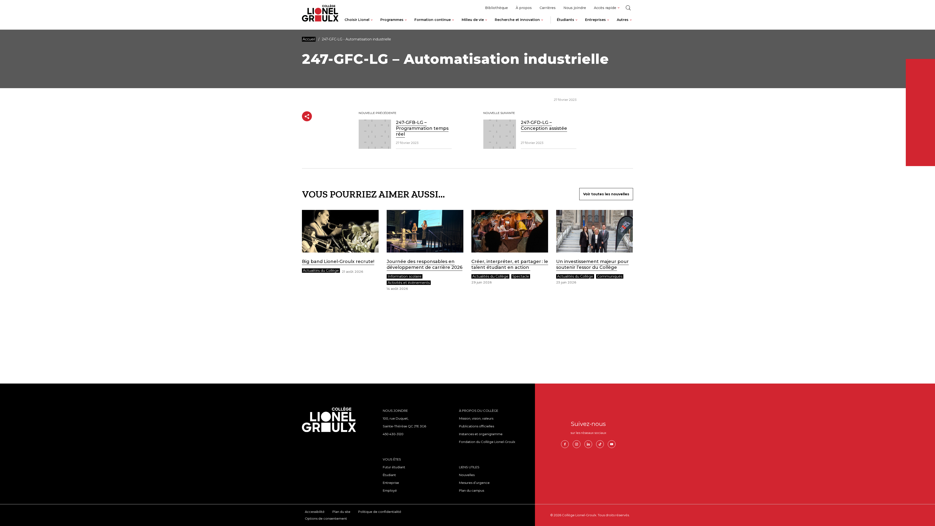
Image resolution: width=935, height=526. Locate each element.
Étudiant (389, 475)
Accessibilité (315, 512)
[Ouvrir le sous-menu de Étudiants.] (576, 23)
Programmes (391, 20)
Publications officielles (476, 426)
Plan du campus (471, 490)
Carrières (548, 8)
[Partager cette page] (307, 116)
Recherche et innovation (517, 20)
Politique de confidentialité (379, 512)
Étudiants (565, 20)
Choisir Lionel (357, 20)
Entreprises (595, 20)
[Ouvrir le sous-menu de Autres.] (630, 23)
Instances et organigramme (481, 434)
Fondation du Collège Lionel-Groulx (487, 442)
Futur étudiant (394, 467)
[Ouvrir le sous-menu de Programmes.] (405, 23)
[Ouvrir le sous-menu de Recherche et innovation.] (542, 23)
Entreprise (391, 483)
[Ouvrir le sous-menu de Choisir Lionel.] (371, 23)
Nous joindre (574, 8)
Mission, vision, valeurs (476, 418)
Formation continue (432, 20)
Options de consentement (326, 518)
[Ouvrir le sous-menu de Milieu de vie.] (486, 23)
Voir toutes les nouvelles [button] (606, 194)
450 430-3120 (393, 434)
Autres (622, 20)
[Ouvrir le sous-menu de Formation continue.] (453, 23)
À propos (524, 8)
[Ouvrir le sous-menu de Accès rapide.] (618, 8)
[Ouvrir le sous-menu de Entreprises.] (608, 23)
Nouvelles (467, 475)
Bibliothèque (496, 8)
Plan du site (341, 512)
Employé (390, 490)
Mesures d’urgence (474, 483)
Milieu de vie (473, 20)
